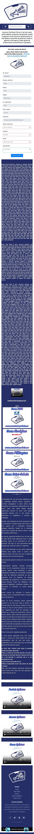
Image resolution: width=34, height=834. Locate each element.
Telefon (5, 131)
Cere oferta (17, 792)
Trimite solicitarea (17, 155)
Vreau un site (17, 798)
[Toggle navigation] (5, 27)
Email (4, 139)
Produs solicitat (8, 80)
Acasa (17, 789)
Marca (5, 87)
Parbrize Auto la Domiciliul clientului (18, 55)
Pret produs (6, 109)
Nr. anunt (6, 73)
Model (5, 95)
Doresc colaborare (17, 796)
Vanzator (5, 117)
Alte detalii (6, 146)
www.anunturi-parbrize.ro (8, 164)
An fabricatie (7, 102)
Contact (17, 794)
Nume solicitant (8, 124)
